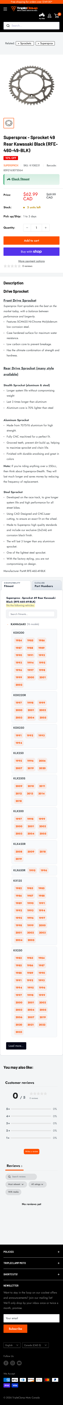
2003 (19, 717)
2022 (42, 1024)
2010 (31, 786)
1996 (19, 670)
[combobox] (31, 25)
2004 (30, 717)
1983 (30, 888)
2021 (30, 1024)
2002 (19, 685)
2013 (30, 793)
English (9, 1345)
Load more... (16, 1046)
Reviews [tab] (14, 1165)
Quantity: (9, 228)
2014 (41, 793)
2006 (42, 761)
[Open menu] (5, 9)
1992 (41, 655)
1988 (30, 648)
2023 (19, 1032)
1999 (19, 677)
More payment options (31, 261)
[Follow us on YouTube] (19, 1362)
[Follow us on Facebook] (6, 1362)
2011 (42, 786)
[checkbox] (13, 1192)
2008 (19, 851)
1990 (19, 655)
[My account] (49, 16)
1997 (30, 670)
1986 (41, 640)
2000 (30, 677)
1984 (19, 640)
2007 (19, 768)
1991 (30, 655)
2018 (19, 801)
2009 (19, 786)
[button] (31, 1109)
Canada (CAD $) (32, 1345)
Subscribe (15, 1329)
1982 (19, 888)
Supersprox (11, 165)
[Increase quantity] (45, 227)
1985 (30, 640)
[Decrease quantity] (27, 227)
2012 (19, 793)
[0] (56, 16)
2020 (42, 768)
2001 (42, 677)
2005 (43, 717)
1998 (42, 670)
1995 (42, 662)
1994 (30, 662)
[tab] (16, 585)
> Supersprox (45, 43)
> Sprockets (24, 43)
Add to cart (31, 240)
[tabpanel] (31, 1208)
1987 (19, 648)
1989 (41, 648)
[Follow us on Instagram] (12, 1362)
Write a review (31, 1151)
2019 (30, 768)
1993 (19, 662)
